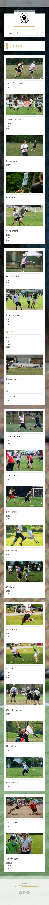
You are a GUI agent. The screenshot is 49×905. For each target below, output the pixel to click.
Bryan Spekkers (13, 161)
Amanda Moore (13, 119)
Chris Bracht (12, 231)
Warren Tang (12, 859)
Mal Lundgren (12, 587)
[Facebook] (29, 3)
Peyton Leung (12, 783)
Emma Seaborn (13, 315)
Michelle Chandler (14, 710)
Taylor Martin (12, 823)
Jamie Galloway (13, 437)
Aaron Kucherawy (14, 83)
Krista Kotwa (12, 551)
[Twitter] (26, 3)
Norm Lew (11, 746)
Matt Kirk (10, 669)
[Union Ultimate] (24, 23)
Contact (24, 883)
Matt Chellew (12, 630)
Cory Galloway (13, 276)
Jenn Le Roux (12, 476)
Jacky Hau (10, 397)
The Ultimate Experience (30, 886)
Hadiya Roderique (14, 379)
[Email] (22, 3)
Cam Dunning (12, 197)
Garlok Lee (11, 338)
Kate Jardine (11, 512)
